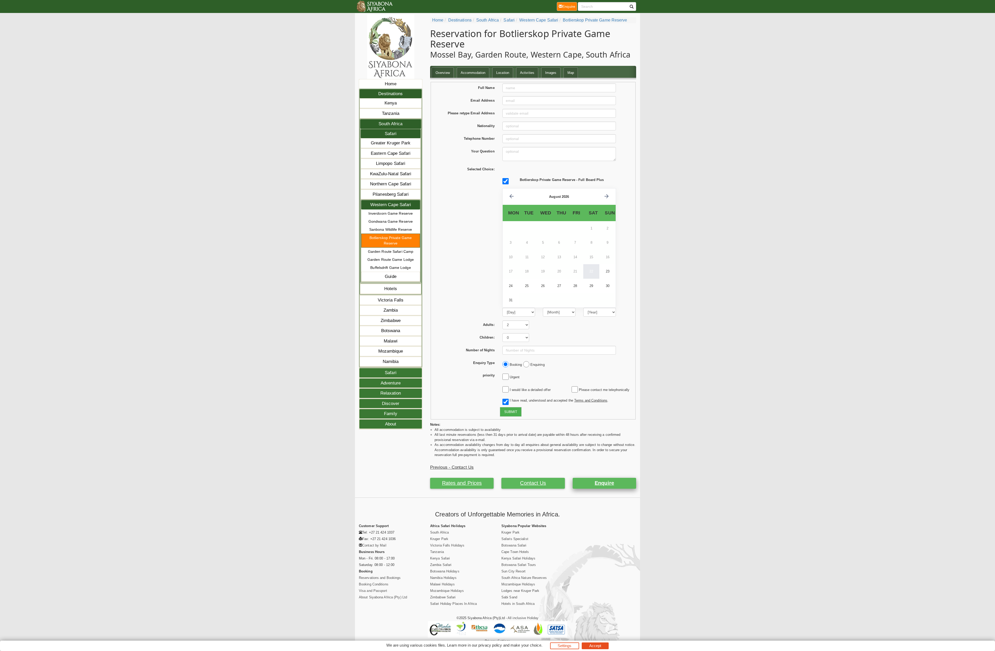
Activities (527, 73)
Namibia (391, 361)
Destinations (390, 93)
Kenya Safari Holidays (518, 558)
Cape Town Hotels (515, 552)
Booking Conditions (373, 584)
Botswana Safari (514, 545)
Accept (595, 645)
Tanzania (390, 113)
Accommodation (473, 73)
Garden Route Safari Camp (390, 251)
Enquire (604, 483)
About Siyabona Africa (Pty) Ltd (383, 597)
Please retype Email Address (471, 113)
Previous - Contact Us (452, 467)
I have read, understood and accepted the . (558, 400)
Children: (487, 337)
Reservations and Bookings (380, 578)
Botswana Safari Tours (518, 565)
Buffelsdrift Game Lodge (390, 267)
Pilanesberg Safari (391, 194)
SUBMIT (510, 412)
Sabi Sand (509, 597)
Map (570, 73)
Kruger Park (439, 539)
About (390, 424)
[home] (374, 6)
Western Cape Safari (390, 204)
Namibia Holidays (443, 578)
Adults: (489, 325)
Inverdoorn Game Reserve (390, 213)
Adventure (391, 383)
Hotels (390, 288)
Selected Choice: (481, 169)
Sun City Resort (513, 571)
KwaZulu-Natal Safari (390, 173)
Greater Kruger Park (391, 143)
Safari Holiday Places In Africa (453, 604)
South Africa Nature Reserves (524, 578)
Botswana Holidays (444, 571)
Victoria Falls (390, 300)
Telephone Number (479, 139)
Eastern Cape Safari (390, 153)
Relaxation (390, 393)
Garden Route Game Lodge (390, 259)
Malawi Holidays (442, 584)
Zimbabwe (391, 320)
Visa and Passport (373, 591)
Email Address (482, 100)
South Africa (390, 123)
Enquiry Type (484, 363)
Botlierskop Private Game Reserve (390, 240)
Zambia (390, 310)
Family (390, 413)
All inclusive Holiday (523, 618)
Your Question (482, 151)
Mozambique (390, 351)
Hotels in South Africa (518, 604)
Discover (391, 403)
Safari (390, 133)
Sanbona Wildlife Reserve (390, 229)
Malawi (390, 341)
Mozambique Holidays (447, 591)
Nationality (486, 126)
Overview (443, 73)
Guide (390, 276)
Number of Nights (480, 350)
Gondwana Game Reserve (390, 221)
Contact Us (533, 483)
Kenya (391, 103)
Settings (565, 645)
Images (551, 73)
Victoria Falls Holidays (447, 545)
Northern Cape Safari (390, 183)
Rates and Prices (462, 483)
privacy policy (490, 645)
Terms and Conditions (590, 400)
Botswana (390, 330)
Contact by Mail (374, 545)
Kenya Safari (440, 558)
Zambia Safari (440, 565)
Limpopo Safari (390, 163)
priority (489, 375)
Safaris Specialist (514, 539)
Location (502, 73)
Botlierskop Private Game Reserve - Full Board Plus (562, 180)
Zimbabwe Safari (443, 597)
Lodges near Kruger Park (520, 591)
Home (390, 83)
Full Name (486, 88)
